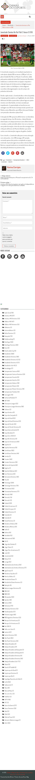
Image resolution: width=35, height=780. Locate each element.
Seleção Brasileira (9, 644)
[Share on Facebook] (3, 154)
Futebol (6, 503)
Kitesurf (6, 559)
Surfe (6, 682)
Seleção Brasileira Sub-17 (11, 661)
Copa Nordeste (8, 433)
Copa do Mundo (8, 424)
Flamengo (7, 483)
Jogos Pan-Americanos (11, 550)
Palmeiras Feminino (10, 609)
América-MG (8, 316)
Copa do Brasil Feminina (11, 421)
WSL (5, 723)
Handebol (7, 535)
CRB (28, 160)
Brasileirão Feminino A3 (11, 362)
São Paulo (7, 638)
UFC (5, 702)
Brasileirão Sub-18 (9, 365)
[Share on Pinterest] (17, 154)
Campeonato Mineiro (10, 386)
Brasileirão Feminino (10, 357)
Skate (6, 664)
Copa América (8, 412)
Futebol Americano (9, 506)
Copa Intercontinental (10, 430)
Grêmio (6, 532)
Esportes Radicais (9, 471)
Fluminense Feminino (10, 491)
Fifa (5, 480)
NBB (5, 594)
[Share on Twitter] (8, 154)
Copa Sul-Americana (10, 442)
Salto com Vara (8, 629)
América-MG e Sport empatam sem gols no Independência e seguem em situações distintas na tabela (17, 185)
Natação (6, 585)
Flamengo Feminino (10, 486)
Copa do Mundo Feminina (11, 427)
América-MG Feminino (10, 319)
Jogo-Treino (7, 547)
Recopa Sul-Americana (11, 620)
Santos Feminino (9, 635)
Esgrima (6, 468)
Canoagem (7, 395)
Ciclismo (6, 409)
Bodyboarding (8, 339)
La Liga (6, 562)
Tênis (5, 688)
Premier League (8, 615)
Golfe (5, 530)
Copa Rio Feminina (9, 439)
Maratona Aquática (10, 573)
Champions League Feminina (12, 406)
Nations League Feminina (11, 588)
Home (4, 25)
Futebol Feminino (9, 512)
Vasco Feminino (8, 708)
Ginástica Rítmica (9, 527)
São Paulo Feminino (10, 641)
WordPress (10, 777)
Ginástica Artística (9, 524)
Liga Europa (7, 571)
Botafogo (7, 342)
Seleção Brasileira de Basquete (13, 650)
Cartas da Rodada (9, 398)
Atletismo (7, 327)
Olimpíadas (7, 597)
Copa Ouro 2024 (9, 436)
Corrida (6, 456)
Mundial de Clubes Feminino (12, 582)
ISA (5, 541)
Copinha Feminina (9, 447)
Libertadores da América (11, 565)
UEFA (6, 699)
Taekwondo (7, 685)
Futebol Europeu (9, 509)
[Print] (22, 154)
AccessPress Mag (24, 777)
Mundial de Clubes (9, 579)
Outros (6, 603)
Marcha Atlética (8, 576)
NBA (5, 591)
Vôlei (5, 714)
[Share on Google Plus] (12, 154)
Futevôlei (7, 515)
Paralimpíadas (8, 612)
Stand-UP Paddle (9, 667)
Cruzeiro (6, 459)
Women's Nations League (11, 720)
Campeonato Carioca (10, 371)
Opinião (6, 600)
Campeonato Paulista (10, 392)
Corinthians (7, 450)
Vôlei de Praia (8, 717)
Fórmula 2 (7, 497)
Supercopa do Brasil (10, 670)
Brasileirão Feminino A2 (11, 360)
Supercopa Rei (8, 676)
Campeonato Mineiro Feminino (13, 389)
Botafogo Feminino (9, 345)
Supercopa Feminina (10, 673)
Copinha (6, 445)
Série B (10, 162)
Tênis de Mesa (8, 691)
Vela (5, 711)
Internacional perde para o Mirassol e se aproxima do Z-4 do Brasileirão (17, 178)
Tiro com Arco (8, 694)
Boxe (5, 348)
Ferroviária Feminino (10, 477)
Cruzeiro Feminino (9, 462)
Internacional (8, 538)
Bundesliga (7, 368)
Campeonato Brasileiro (19, 160)
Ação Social (7, 313)
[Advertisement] (17, 281)
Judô (6, 553)
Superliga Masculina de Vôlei (12, 679)
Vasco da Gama (9, 705)
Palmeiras (7, 606)
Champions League (9, 404)
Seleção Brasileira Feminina (12, 656)
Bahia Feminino (8, 333)
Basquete (7, 336)
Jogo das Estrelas (9, 544)
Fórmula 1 (7, 494)
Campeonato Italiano (10, 383)
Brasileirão (11, 25)
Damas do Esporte (9, 465)
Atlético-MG (7, 321)
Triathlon (7, 697)
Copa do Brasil (8, 418)
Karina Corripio (22, 36)
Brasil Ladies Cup (9, 351)
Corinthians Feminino (10, 453)
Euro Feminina (8, 474)
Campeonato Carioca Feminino (13, 374)
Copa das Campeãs (9, 415)
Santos (6, 632)
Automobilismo (8, 330)
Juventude (13, 36)
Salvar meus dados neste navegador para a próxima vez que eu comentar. (7, 238)
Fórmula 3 (7, 500)
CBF (5, 401)
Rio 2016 (6, 626)
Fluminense (7, 488)
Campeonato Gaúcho (10, 380)
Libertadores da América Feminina (14, 568)
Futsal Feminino (8, 521)
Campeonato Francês (10, 377)
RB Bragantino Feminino (11, 617)
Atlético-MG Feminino (10, 324)
